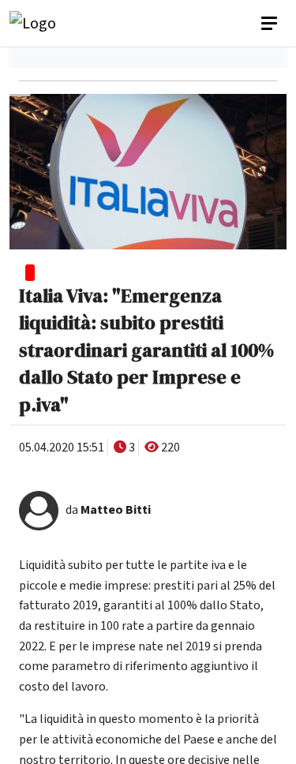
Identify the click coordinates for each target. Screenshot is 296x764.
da (108, 510)
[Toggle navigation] (271, 23)
